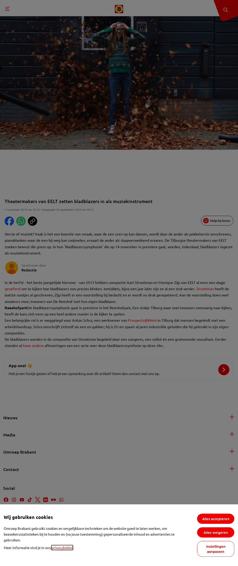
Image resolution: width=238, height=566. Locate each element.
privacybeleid (62, 547)
